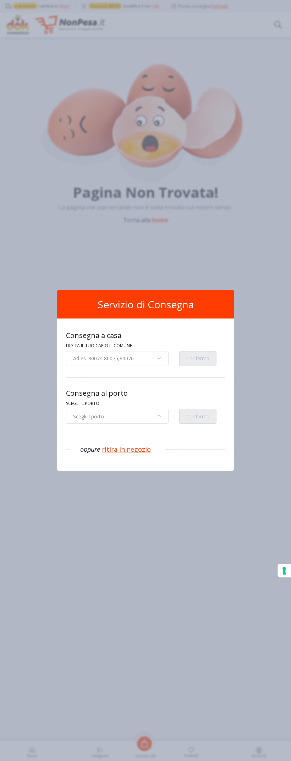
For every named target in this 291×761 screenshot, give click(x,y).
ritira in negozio (126, 449)
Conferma (197, 358)
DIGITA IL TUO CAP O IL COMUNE (99, 345)
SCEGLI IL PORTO (82, 403)
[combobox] (117, 358)
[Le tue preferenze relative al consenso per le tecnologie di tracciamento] (284, 570)
